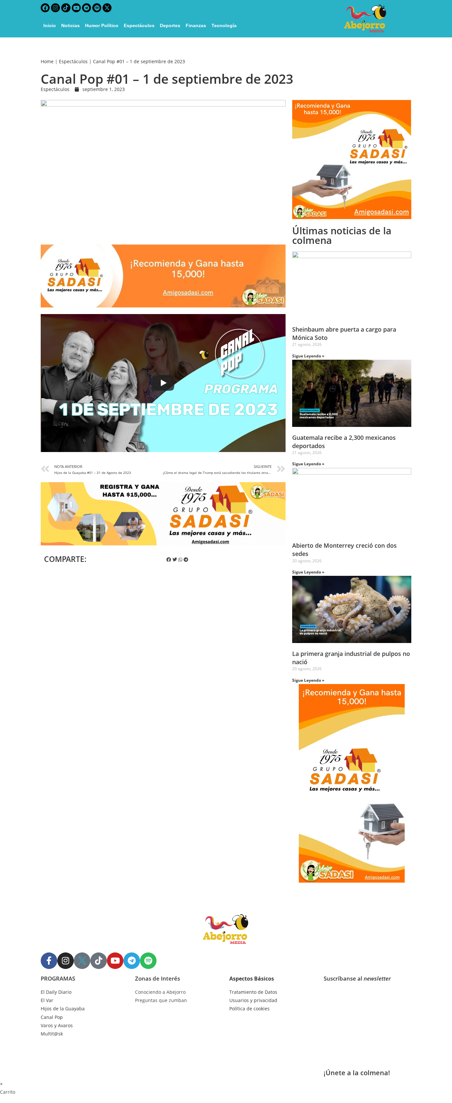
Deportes (170, 25)
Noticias (70, 25)
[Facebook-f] (49, 960)
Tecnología (224, 25)
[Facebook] (45, 7)
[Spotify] (96, 7)
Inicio (49, 25)
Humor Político (101, 25)
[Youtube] (76, 7)
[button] (168, 559)
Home (47, 61)
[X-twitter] (107, 7)
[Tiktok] (65, 7)
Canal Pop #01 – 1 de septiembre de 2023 (139, 61)
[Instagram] (55, 7)
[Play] (163, 383)
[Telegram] (86, 7)
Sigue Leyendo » (308, 356)
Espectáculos (139, 25)
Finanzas (196, 25)
